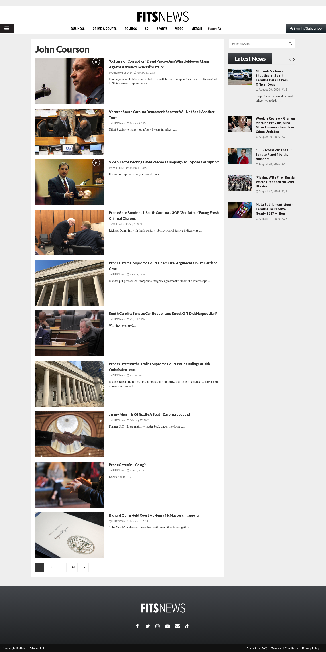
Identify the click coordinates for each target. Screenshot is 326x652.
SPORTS (162, 29)
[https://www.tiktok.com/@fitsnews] (187, 626)
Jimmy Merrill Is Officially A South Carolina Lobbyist (149, 414)
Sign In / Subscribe (308, 28)
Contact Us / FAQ (257, 648)
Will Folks (118, 167)
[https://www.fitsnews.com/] (163, 16)
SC (147, 29)
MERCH (196, 29)
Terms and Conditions (284, 648)
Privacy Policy (310, 648)
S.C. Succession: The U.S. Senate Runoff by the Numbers (274, 154)
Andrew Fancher (122, 72)
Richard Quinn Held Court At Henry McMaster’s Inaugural (154, 515)
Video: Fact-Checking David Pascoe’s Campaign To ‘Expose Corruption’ (164, 162)
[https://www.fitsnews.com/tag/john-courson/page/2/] (84, 567)
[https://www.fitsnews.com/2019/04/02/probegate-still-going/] (69, 485)
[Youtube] (170, 626)
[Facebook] (141, 626)
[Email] (180, 626)
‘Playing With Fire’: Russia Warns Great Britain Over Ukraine (275, 181)
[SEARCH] (290, 43)
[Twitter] (150, 626)
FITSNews (118, 123)
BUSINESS (78, 29)
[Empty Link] (289, 59)
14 (73, 567)
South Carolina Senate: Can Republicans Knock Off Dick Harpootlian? (163, 313)
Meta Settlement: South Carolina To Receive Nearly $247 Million (274, 209)
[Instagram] (160, 626)
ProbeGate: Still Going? (127, 465)
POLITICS (131, 29)
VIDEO (179, 29)
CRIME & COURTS (105, 29)
